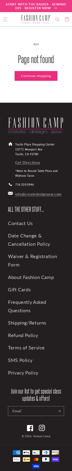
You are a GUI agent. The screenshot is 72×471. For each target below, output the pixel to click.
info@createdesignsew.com (38, 194)
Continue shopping (36, 76)
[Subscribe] (59, 411)
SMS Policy (20, 360)
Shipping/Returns (27, 323)
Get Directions (27, 162)
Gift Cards (19, 289)
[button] (5, 19)
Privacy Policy (23, 372)
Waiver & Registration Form (32, 260)
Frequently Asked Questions (27, 306)
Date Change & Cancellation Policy (29, 240)
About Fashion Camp (31, 277)
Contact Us (20, 223)
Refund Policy (23, 335)
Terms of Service (26, 347)
